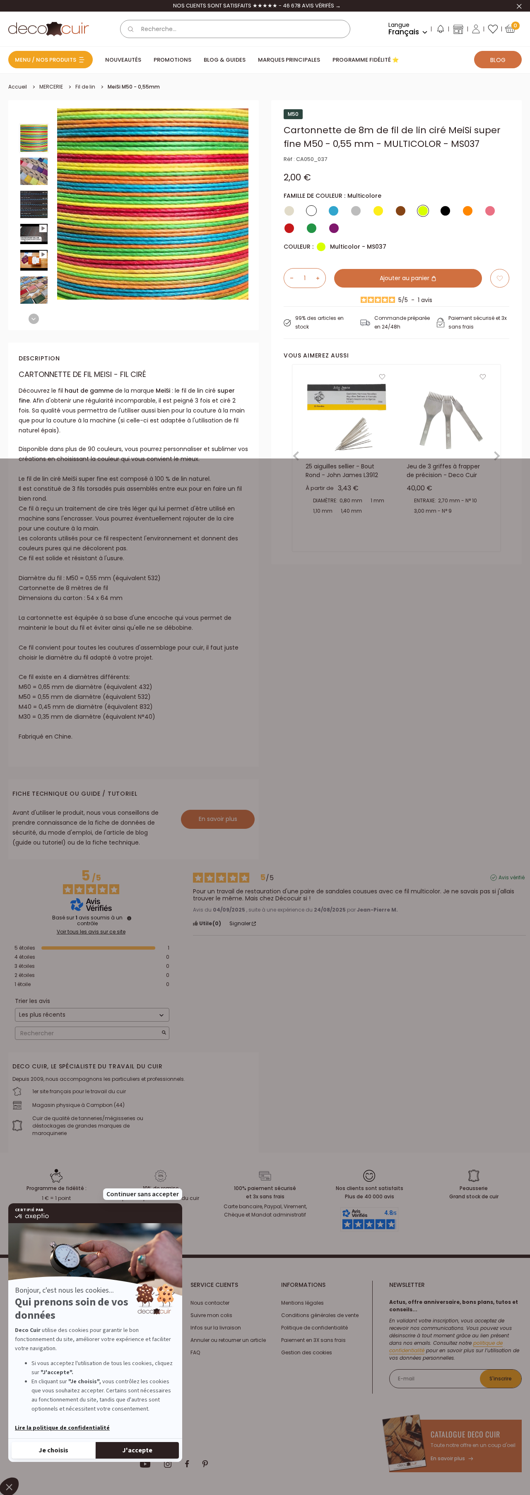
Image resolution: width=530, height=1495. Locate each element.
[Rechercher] (130, 29)
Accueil (17, 86)
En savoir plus (218, 819)
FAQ (195, 1352)
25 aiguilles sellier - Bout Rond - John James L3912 (342, 471)
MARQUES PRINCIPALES (289, 60)
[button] (440, 31)
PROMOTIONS (172, 60)
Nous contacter (209, 1302)
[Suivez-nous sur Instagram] (168, 1464)
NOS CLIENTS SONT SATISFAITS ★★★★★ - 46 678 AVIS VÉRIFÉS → (257, 6)
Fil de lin (85, 86)
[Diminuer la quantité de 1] (288, 278)
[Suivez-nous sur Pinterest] (205, 1464)
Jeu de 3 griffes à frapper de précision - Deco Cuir (443, 471)
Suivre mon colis (211, 1315)
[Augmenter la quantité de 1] (320, 278)
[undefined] (129, 918)
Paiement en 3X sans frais (313, 1340)
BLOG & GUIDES (225, 60)
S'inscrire (500, 1378)
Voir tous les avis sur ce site (91, 932)
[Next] (34, 319)
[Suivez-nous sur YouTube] (145, 1464)
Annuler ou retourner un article (228, 1340)
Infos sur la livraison (215, 1327)
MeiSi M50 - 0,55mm (134, 86)
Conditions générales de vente (320, 1315)
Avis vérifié (512, 877)
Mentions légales (302, 1302)
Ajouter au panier (405, 278)
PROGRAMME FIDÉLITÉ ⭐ (365, 60)
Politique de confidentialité (314, 1327)
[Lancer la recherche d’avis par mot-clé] (164, 1033)
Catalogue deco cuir (465, 1434)
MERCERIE (51, 86)
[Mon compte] (476, 29)
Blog (498, 60)
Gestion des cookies (306, 1352)
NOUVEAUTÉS (123, 60)
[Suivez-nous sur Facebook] (187, 1464)
